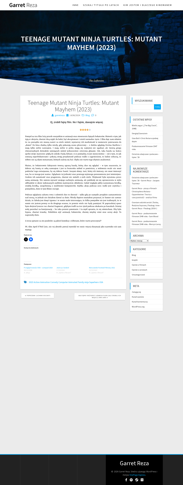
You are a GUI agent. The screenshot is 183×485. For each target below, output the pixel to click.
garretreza (60, 115)
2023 (31, 282)
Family (81, 282)
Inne (75, 5)
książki (135, 260)
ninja (86, 282)
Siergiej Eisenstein (139, 133)
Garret (23, 5)
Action (37, 282)
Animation (45, 282)
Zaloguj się (136, 292)
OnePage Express (137, 474)
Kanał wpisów (138, 297)
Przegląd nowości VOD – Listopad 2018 (38, 268)
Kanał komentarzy (140, 301)
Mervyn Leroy (155, 224)
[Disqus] (73, 336)
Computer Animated (68, 282)
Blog (87, 115)
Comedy (54, 282)
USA (101, 282)
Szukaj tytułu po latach (101, 5)
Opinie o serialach (139, 270)
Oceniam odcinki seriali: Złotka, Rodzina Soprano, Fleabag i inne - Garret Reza (146, 205)
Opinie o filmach (139, 265)
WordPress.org (138, 306)
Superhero (94, 282)
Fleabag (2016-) (150, 208)
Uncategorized (138, 274)
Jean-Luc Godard (62, 268)
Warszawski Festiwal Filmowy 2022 (102, 268)
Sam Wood (153, 216)
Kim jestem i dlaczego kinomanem (147, 5)
